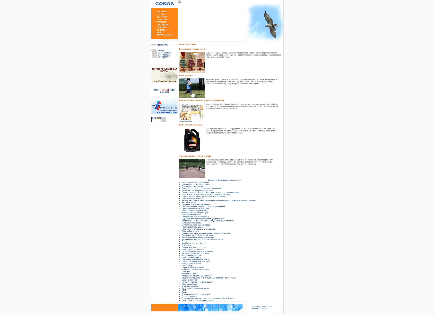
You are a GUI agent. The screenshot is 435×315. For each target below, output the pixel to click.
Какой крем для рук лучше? (194, 243)
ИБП (184, 290)
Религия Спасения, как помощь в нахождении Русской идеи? (208, 298)
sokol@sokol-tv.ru (259, 309)
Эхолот (185, 292)
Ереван (185, 241)
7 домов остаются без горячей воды (197, 235)
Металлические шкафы (192, 223)
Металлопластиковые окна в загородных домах (202, 239)
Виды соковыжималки (191, 257)
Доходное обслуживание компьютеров (224, 180)
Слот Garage (187, 266)
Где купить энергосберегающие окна (197, 190)
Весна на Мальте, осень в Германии (197, 251)
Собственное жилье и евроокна (195, 217)
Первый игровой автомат (193, 268)
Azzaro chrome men (190, 231)
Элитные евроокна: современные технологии (201, 188)
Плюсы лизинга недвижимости (195, 211)
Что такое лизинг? (189, 202)
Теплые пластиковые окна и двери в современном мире (206, 194)
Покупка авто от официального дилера (198, 229)
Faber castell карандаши (192, 227)
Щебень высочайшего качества (195, 288)
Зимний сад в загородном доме (195, 213)
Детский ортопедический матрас (196, 259)
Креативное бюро (189, 284)
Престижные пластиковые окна (195, 209)
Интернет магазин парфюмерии (195, 182)
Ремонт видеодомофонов (193, 249)
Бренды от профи (189, 296)
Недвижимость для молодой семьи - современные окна (206, 233)
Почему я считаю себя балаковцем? (197, 282)
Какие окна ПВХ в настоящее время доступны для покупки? (208, 221)
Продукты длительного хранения (196, 204)
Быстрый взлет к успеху (192, 186)
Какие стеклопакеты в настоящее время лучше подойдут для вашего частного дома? (219, 200)
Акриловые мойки (189, 274)
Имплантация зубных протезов (195, 253)
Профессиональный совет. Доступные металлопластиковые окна (210, 192)
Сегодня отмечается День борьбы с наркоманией (203, 206)
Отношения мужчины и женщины (196, 294)
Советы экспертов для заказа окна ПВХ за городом (204, 196)
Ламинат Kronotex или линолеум (196, 261)
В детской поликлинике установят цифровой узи (203, 219)
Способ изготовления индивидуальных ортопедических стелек (209, 278)
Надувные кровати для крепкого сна (197, 184)
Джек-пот (186, 272)
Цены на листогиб (189, 280)
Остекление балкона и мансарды (196, 225)
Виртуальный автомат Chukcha (195, 270)
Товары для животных (191, 264)
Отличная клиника (190, 286)
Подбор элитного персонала (194, 247)
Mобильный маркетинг (191, 215)
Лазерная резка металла (192, 198)
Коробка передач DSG (191, 255)
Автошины (186, 245)
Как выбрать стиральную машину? (197, 276)
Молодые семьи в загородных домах (198, 237)
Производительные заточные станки (197, 300)
